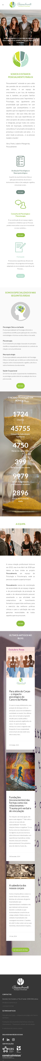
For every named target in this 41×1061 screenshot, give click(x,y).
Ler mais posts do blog (20, 950)
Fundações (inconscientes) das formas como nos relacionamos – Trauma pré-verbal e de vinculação (20, 804)
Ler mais (20, 623)
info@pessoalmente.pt (9, 1002)
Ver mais (20, 192)
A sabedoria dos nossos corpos (17, 887)
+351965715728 (8, 1006)
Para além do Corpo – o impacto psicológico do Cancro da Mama (19, 695)
